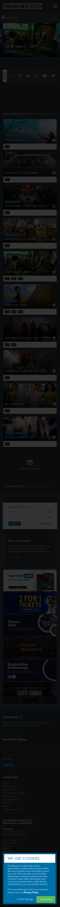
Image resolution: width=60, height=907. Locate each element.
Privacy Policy (31, 892)
